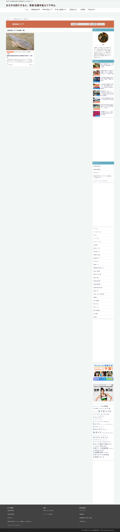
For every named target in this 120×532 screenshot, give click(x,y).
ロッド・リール (97, 241)
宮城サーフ (96, 264)
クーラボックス (97, 232)
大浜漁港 (94, 24)
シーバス (104, 424)
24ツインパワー (97, 406)
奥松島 (74, 24)
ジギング (110, 424)
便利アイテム (96, 248)
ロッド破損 (99, 444)
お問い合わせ (83, 521)
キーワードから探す (48, 514)
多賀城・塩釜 (96, 254)
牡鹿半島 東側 (96, 166)
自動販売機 (99, 452)
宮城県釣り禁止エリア (98, 268)
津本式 (111, 448)
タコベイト (101, 24)
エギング (96, 416)
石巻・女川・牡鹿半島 (98, 294)
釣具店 (95, 317)
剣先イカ (108, 444)
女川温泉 (96, 446)
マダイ (105, 435)
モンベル (105, 439)
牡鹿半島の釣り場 (10, 51)
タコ (106, 429)
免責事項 (82, 514)
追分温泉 (106, 452)
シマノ (98, 424)
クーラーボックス (99, 421)
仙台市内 (95, 245)
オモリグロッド (99, 418)
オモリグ (102, 416)
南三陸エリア (96, 251)
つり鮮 (108, 408)
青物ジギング (99, 457)
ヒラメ (111, 433)
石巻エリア (96, 290)
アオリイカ (106, 411)
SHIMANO (102, 408)
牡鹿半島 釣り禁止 (99, 450)
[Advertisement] (103, 139)
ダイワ (98, 432)
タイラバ (98, 429)
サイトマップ (83, 510)
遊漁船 (95, 297)
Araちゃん (31, 64)
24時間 (105, 406)
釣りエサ (98, 455)
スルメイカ (102, 426)
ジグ (96, 427)
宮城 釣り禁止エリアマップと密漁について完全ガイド (102, 176)
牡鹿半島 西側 (96, 169)
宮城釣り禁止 (103, 446)
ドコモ (105, 433)
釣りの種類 (96, 300)
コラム (95, 235)
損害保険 (105, 448)
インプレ (95, 228)
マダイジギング (101, 437)
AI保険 (96, 408)
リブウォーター (106, 442)
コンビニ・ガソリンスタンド (100, 181)
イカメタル (105, 414)
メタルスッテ (98, 439)
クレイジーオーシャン (98, 419)
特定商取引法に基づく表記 (86, 517)
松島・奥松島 (96, 271)
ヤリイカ (97, 441)
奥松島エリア (96, 258)
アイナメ (96, 411)
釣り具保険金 (96, 310)
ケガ (107, 421)
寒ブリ (97, 448)
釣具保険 (106, 455)
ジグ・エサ (96, 238)
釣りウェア (96, 304)
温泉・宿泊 (96, 277)
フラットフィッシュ (83, 24)
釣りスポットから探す (49, 510)
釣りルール (96, 307)
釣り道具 (95, 313)
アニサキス (97, 414)
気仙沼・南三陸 (97, 274)
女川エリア (96, 172)
